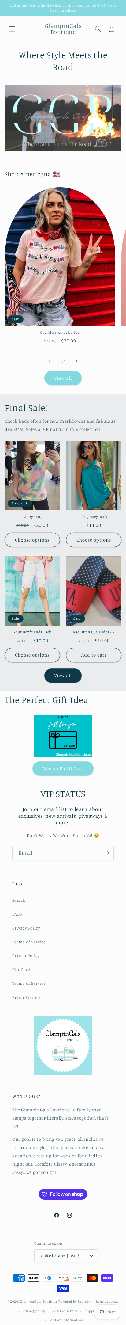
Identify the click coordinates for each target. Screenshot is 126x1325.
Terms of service (64, 1311)
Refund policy (26, 997)
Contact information (66, 1320)
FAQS (17, 913)
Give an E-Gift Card (63, 768)
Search (19, 900)
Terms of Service (29, 941)
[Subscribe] (106, 853)
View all (63, 378)
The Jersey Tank (93, 516)
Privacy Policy (26, 928)
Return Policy (26, 955)
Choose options (32, 540)
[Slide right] (76, 361)
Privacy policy (33, 1311)
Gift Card (21, 969)
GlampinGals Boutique (38, 1301)
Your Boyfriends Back (32, 632)
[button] (12, 29)
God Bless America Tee (60, 332)
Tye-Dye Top (32, 516)
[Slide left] (49, 361)
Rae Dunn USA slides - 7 (94, 632)
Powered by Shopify (74, 1301)
